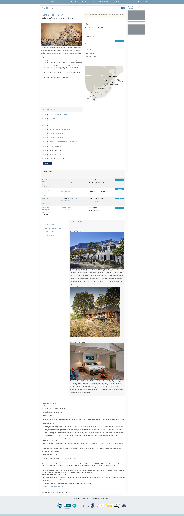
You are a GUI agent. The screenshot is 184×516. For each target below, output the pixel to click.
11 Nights (63, 179)
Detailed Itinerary (47, 163)
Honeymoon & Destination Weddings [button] (102, 1)
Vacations (44, 1)
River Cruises (85, 1)
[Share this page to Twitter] (124, 8)
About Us (136, 1)
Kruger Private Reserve (56, 133)
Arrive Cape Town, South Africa (58, 114)
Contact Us (145, 1)
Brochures (118, 1)
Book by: (91, 182)
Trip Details (47, 8)
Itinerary (74, 7)
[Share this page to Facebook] (122, 8)
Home (37, 1)
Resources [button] (127, 1)
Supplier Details (96, 7)
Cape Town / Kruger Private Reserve (60, 129)
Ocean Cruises (75, 1)
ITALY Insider (54, 1)
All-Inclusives (64, 1)
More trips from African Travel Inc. (54, 486)
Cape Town (52, 118)
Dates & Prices (84, 7)
